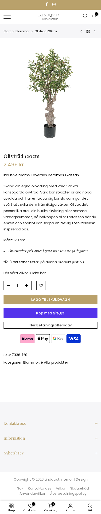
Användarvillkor (32, 493)
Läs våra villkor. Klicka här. (25, 272)
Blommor (23, 31)
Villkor (61, 488)
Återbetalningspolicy (68, 493)
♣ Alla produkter (54, 362)
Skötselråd (79, 488)
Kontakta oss (39, 488)
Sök (20, 488)
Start (7, 31)
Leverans (39, 175)
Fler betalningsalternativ (51, 325)
